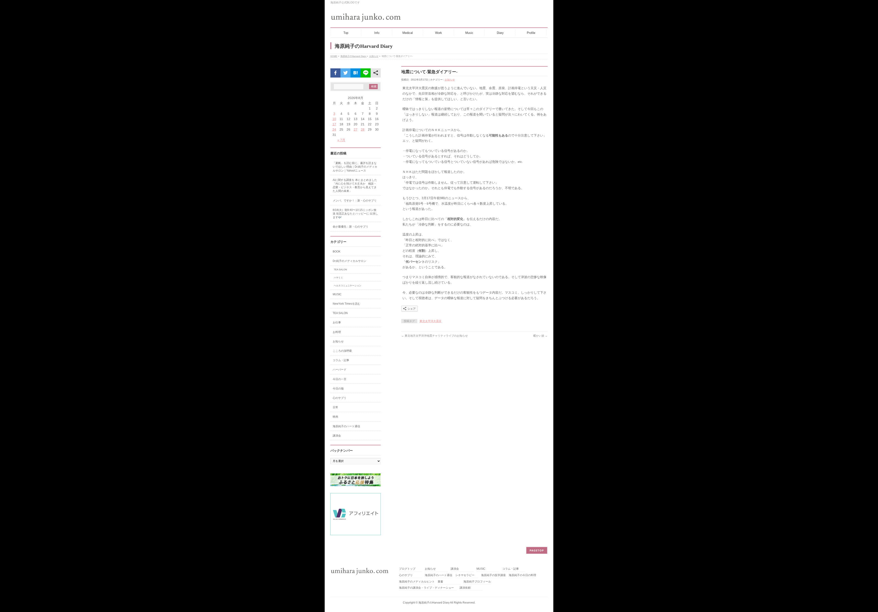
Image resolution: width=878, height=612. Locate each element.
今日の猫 (338, 388)
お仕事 (337, 322)
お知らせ (373, 56)
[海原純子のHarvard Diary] (366, 18)
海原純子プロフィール (477, 581)
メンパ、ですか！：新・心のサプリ (355, 200)
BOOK (336, 251)
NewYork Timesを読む (346, 303)
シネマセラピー (464, 575)
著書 (440, 581)
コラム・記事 (341, 360)
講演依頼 (465, 587)
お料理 (337, 332)
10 (334, 119)
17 (334, 124)
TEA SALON (340, 269)
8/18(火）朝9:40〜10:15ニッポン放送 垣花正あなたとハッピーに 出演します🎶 (355, 213)
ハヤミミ (338, 277)
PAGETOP (537, 550)
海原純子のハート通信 (346, 426)
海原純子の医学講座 (493, 575)
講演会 (337, 435)
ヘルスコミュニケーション (347, 285)
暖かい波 (540, 335)
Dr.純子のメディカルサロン (349, 261)
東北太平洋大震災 (431, 321)
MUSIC (337, 294)
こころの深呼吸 (342, 350)
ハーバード (339, 369)
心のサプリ (339, 398)
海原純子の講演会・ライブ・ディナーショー (428, 587)
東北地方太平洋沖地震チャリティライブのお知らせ (434, 335)
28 (362, 129)
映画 (335, 416)
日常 (335, 407)
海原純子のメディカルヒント (417, 581)
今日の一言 (339, 379)
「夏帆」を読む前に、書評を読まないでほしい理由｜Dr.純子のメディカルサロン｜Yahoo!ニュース (355, 166)
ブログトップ (407, 568)
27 (355, 129)
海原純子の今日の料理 (522, 575)
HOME (333, 56)
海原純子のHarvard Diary (353, 56)
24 (334, 129)
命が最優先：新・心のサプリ (350, 226)
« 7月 (341, 140)
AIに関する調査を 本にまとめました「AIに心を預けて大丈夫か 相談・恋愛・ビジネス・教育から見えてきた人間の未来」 (355, 185)
